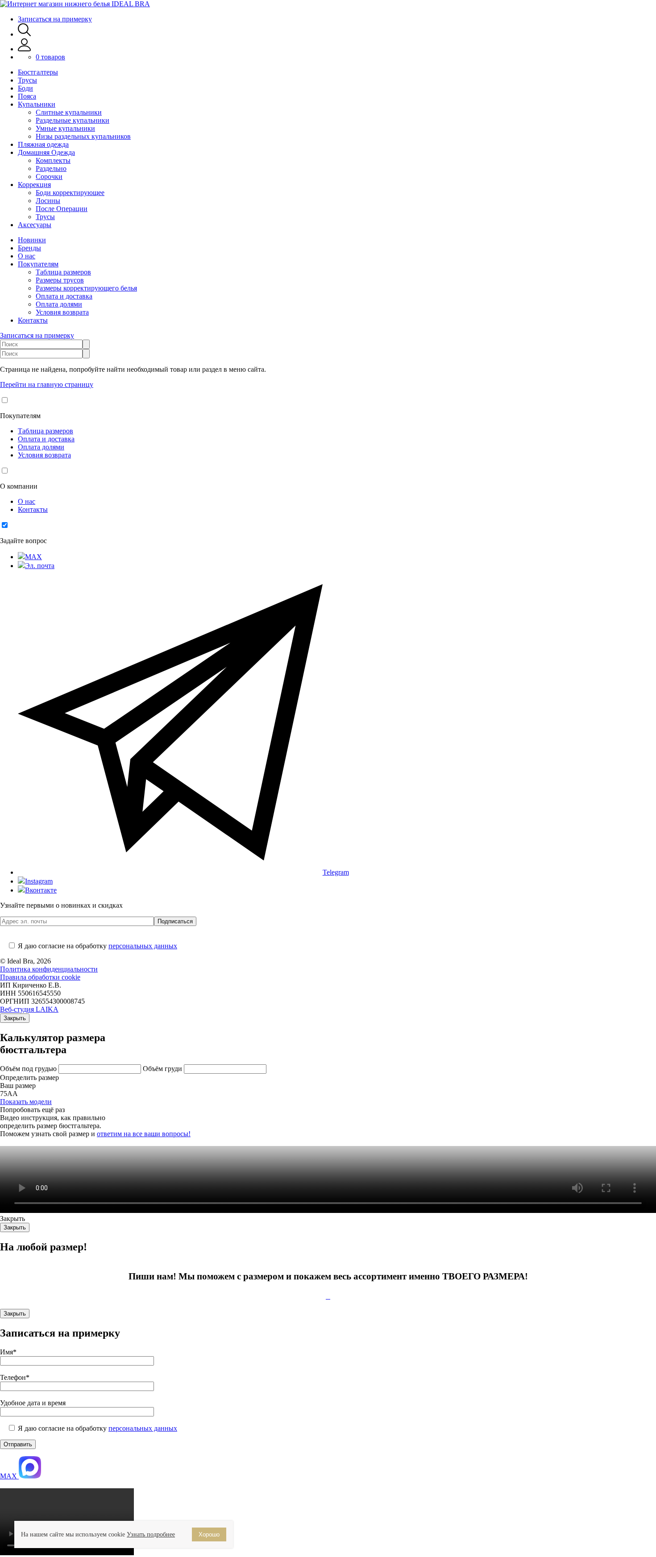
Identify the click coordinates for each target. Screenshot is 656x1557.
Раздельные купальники (72, 120)
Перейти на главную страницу (46, 384)
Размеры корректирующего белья (86, 288)
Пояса (27, 96)
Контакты (33, 320)
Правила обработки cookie (40, 977)
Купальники (36, 104)
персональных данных (142, 946)
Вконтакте (41, 890)
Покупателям (38, 264)
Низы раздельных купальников (83, 136)
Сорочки (49, 176)
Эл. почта (39, 565)
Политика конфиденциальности (49, 969)
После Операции (61, 208)
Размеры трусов (60, 280)
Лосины (48, 200)
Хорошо (209, 1534)
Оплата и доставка (64, 296)
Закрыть (15, 1018)
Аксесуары (34, 224)
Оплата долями (59, 304)
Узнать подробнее (151, 1534)
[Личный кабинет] (24, 49)
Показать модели (26, 1101)
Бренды (29, 248)
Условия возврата (62, 312)
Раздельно (51, 168)
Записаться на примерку (55, 19)
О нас (26, 256)
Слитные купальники (69, 112)
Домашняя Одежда (46, 152)
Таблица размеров (63, 272)
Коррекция (34, 184)
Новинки (32, 240)
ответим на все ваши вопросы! (144, 1134)
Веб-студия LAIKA (29, 1009)
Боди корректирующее (70, 192)
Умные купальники (65, 128)
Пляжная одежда (43, 144)
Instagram (39, 881)
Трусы (27, 80)
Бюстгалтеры (38, 72)
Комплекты (53, 160)
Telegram (336, 872)
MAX (33, 557)
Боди (25, 88)
